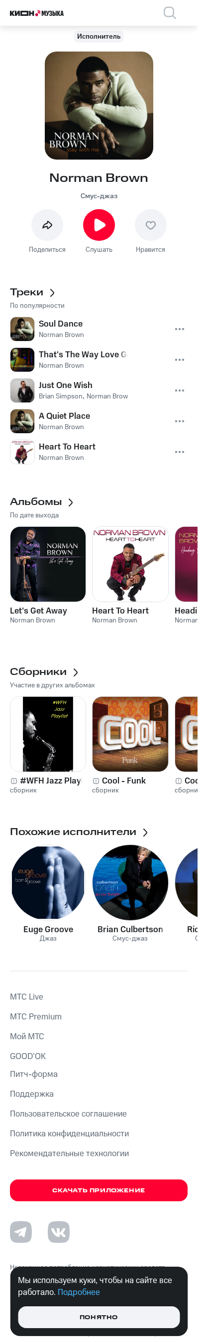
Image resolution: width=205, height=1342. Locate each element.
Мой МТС (27, 1037)
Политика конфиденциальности (69, 1134)
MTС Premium (36, 1017)
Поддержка (32, 1094)
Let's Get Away (38, 611)
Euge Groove (48, 930)
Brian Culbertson (130, 930)
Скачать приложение (98, 1190)
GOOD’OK (28, 1056)
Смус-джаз (99, 196)
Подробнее (79, 1292)
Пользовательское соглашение (68, 1114)
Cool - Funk (124, 781)
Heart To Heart (120, 611)
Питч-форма (34, 1074)
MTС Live (26, 997)
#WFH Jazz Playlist (56, 781)
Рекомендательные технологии (69, 1154)
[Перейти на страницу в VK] (59, 1232)
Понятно (99, 1317)
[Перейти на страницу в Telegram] (21, 1232)
